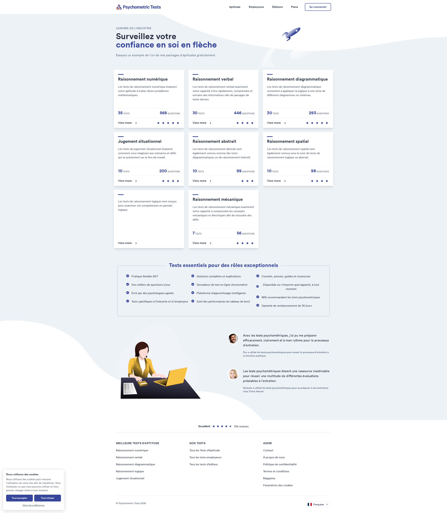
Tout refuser (47, 498)
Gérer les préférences (34, 505)
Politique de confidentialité (280, 464)
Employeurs (256, 7)
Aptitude (234, 7)
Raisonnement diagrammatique (135, 464)
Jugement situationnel (130, 478)
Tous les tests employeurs (205, 457)
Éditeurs (277, 7)
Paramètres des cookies (278, 485)
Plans (294, 7)
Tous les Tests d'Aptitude (204, 450)
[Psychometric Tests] (138, 7)
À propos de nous (274, 457)
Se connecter (318, 7)
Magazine (269, 478)
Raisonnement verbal (129, 457)
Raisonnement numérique (132, 450)
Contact (268, 450)
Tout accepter (19, 498)
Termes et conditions (276, 471)
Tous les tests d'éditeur (203, 464)
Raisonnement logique (130, 471)
